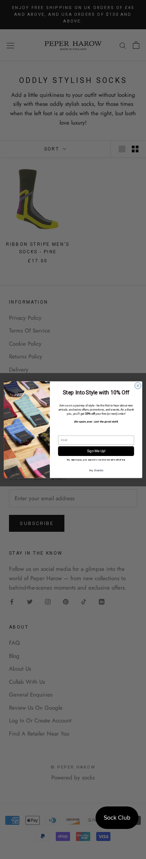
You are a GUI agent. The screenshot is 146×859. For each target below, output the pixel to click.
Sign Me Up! (96, 451)
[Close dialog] (138, 385)
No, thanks (96, 470)
